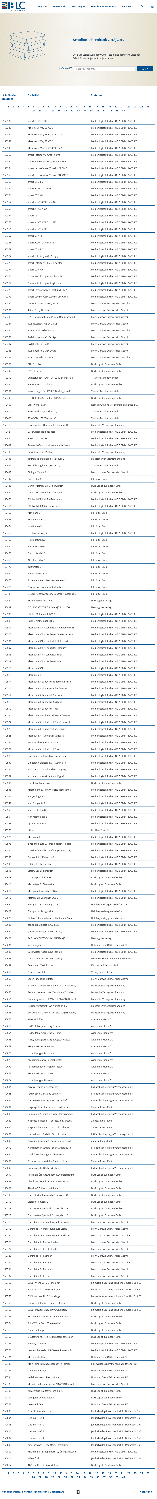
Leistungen (78, 6)
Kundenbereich (11, 1491)
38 (110, 110)
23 (135, 106)
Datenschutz (57, 1491)
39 (117, 110)
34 (85, 110)
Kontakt (126, 6)
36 (97, 110)
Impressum (40, 1491)
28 (46, 110)
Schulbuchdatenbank (103, 6)
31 (65, 110)
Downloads (59, 6)
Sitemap (27, 1491)
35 (91, 110)
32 (72, 110)
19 (109, 106)
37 (104, 110)
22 (128, 106)
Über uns (42, 6)
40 (123, 110)
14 (77, 106)
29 (52, 110)
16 (90, 106)
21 (122, 106)
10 (54, 106)
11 (61, 106)
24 (141, 106)
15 (83, 106)
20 (116, 106)
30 (59, 110)
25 (148, 106)
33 (78, 110)
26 (33, 110)
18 (103, 106)
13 (70, 106)
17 (96, 106)
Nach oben (146, 1491)
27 (39, 110)
